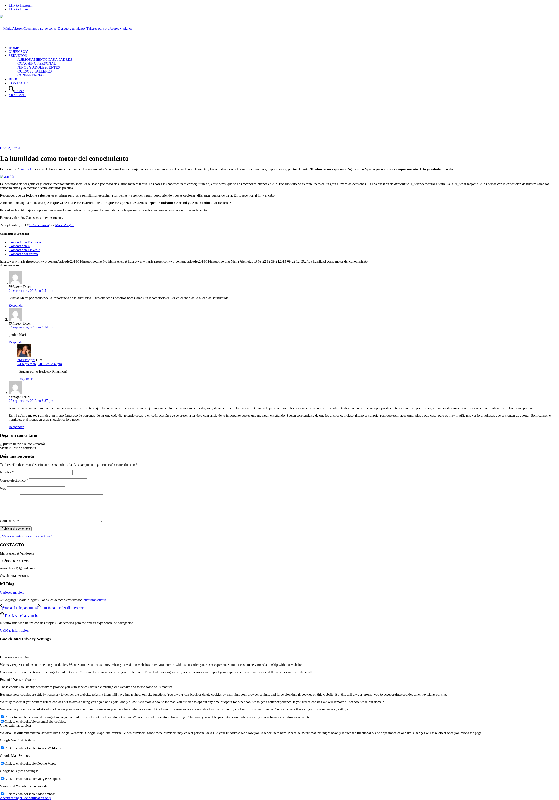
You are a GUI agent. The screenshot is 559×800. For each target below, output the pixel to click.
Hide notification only (36, 798)
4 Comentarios (39, 225)
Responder (16, 305)
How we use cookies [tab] (14, 657)
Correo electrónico (14, 480)
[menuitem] (284, 48)
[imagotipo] (66, 28)
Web (3, 488)
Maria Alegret (64, 225)
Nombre (7, 472)
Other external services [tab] (15, 725)
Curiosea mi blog (12, 592)
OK (2, 630)
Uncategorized (10, 148)
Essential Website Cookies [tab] (18, 679)
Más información (17, 630)
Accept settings (10, 798)
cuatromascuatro (95, 600)
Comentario (9, 521)
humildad (27, 169)
